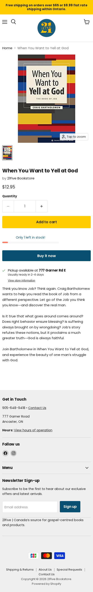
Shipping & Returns (20, 569)
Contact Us (37, 408)
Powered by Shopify (46, 584)
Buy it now (46, 255)
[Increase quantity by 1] (41, 206)
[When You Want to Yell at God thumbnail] (7, 153)
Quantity (9, 196)
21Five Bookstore (21, 178)
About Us (45, 569)
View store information (21, 280)
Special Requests (69, 569)
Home (7, 48)
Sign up (70, 506)
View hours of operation (33, 430)
